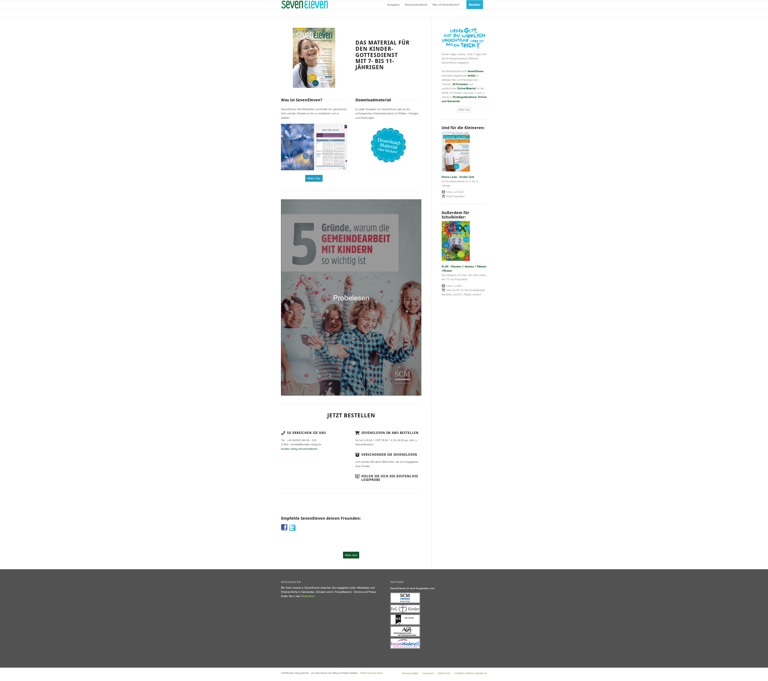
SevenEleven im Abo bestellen (390, 433)
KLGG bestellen (455, 196)
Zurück (290, 147)
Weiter (338, 147)
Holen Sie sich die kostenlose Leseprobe (389, 478)
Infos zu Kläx (454, 286)
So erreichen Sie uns (306, 433)
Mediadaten (308, 596)
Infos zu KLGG (455, 192)
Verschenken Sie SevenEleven (389, 455)
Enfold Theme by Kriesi (371, 672)
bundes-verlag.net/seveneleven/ (299, 449)
